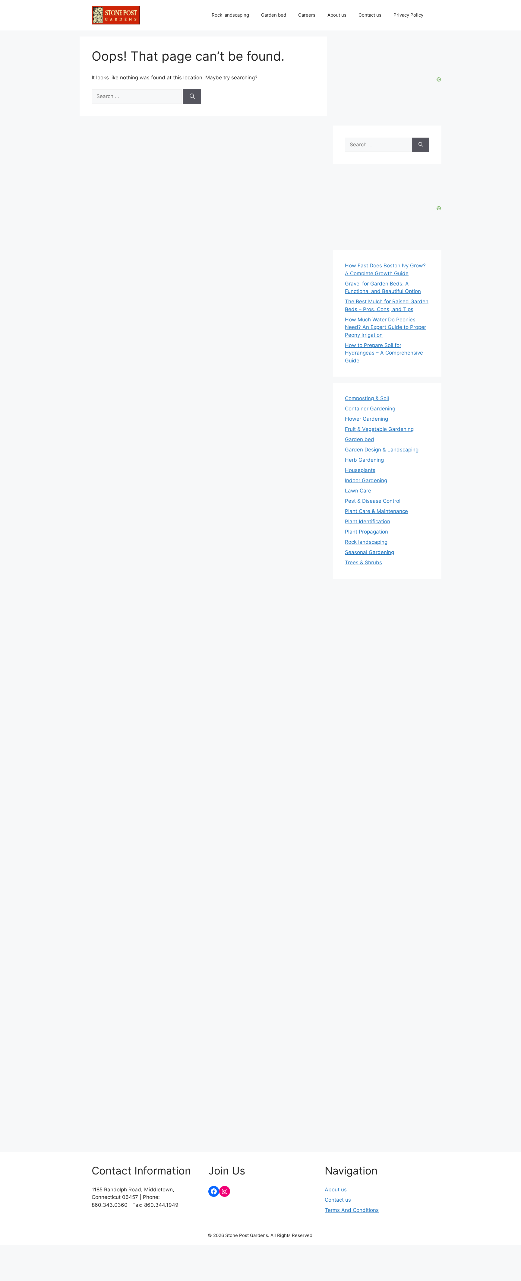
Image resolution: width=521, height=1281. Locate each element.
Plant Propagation (366, 532)
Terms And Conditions (352, 1210)
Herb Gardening (364, 460)
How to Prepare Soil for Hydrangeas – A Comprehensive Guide (384, 353)
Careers (306, 15)
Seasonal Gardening (369, 552)
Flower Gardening (366, 419)
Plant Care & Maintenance (376, 511)
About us (336, 15)
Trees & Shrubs (363, 562)
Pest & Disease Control (372, 501)
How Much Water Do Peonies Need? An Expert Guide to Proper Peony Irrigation (385, 327)
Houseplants (360, 470)
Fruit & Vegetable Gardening (379, 429)
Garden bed (273, 15)
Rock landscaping (230, 15)
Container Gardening (370, 409)
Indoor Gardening (366, 480)
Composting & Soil (367, 398)
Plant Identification (367, 521)
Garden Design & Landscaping (381, 450)
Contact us (369, 15)
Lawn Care (358, 491)
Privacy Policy (408, 15)
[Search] (192, 96)
